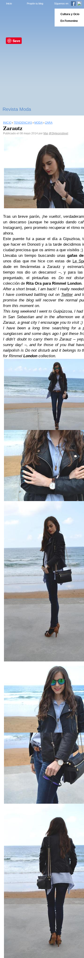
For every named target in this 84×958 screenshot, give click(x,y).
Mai (45, 133)
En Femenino (69, 21)
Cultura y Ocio (69, 14)
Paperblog (26, 17)
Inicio (9, 3)
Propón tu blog (35, 3)
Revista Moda (17, 109)
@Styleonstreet (58, 133)
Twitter (67, 294)
